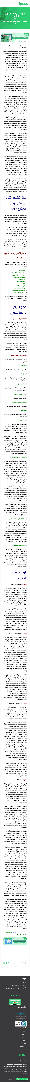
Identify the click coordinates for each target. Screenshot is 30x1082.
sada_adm (20, 963)
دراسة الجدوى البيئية (16, 780)
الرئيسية (25, 21)
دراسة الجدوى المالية (16, 584)
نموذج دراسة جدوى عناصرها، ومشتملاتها (17, 46)
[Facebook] (8, 963)
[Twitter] (4, 963)
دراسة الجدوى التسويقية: (15, 634)
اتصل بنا (15, 932)
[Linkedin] (6, 963)
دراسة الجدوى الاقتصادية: (15, 703)
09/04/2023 (24, 41)
